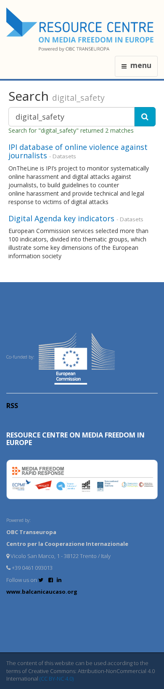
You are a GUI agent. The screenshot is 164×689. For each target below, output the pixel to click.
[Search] (145, 116)
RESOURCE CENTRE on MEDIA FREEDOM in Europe (75, 438)
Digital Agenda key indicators (61, 218)
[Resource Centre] (81, 30)
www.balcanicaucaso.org (41, 591)
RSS (12, 405)
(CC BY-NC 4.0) (57, 678)
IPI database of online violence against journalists (78, 151)
